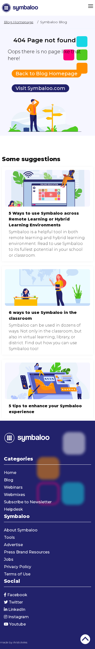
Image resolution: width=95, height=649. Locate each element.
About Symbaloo (21, 530)
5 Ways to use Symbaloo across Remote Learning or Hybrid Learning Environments (47, 214)
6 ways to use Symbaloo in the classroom (47, 310)
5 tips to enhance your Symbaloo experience (47, 389)
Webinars (13, 487)
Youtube (17, 624)
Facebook (16, 595)
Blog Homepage (18, 22)
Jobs (8, 559)
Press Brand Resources (27, 552)
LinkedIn (16, 609)
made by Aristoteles (13, 642)
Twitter (15, 602)
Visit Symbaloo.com (40, 88)
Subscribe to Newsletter (28, 502)
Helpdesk (13, 509)
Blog (8, 480)
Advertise (13, 544)
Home (10, 472)
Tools (9, 537)
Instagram (18, 617)
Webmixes (14, 494)
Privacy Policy (17, 566)
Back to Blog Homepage (46, 74)
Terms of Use (17, 574)
